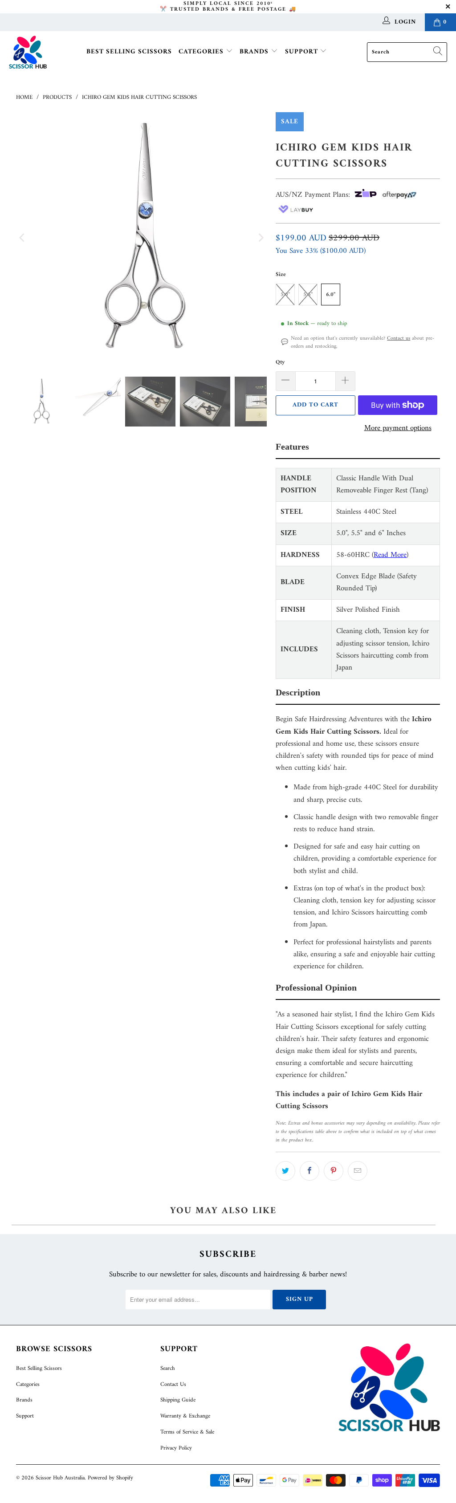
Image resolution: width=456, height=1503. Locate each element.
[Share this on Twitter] (285, 1171)
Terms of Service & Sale (187, 1432)
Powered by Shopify (110, 1478)
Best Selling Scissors (129, 52)
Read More (390, 555)
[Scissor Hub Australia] (28, 52)
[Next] (260, 237)
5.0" (285, 294)
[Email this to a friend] (357, 1171)
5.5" (308, 294)
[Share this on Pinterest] (333, 1171)
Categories (202, 52)
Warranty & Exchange (185, 1416)
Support (302, 52)
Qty (280, 362)
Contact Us (173, 1384)
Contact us (398, 338)
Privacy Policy (176, 1448)
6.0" (330, 294)
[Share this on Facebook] (309, 1171)
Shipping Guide (177, 1400)
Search (167, 1368)
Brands (255, 52)
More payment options (398, 428)
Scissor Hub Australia (60, 1478)
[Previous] (23, 237)
